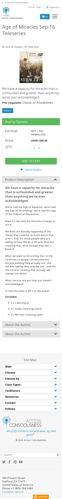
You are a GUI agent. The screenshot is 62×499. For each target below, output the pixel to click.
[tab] (31, 366)
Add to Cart (31, 161)
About (7, 110)
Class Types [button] (13, 384)
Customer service (12, 492)
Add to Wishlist (33, 169)
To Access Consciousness (16, 2)
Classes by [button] (12, 378)
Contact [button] (10, 402)
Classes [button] (10, 372)
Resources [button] (12, 396)
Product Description (19, 180)
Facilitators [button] (12, 390)
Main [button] (8, 366)
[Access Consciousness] (6, 11)
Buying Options (16, 122)
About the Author (18, 325)
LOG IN (31, 7)
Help (39, 7)
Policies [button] (10, 409)
